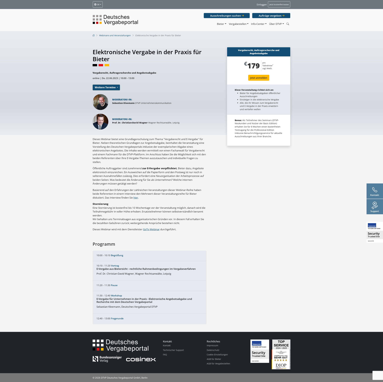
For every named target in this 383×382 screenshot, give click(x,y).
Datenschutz (213, 350)
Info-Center (258, 24)
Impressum (212, 345)
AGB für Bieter (214, 359)
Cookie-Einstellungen (217, 354)
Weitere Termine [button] (105, 87)
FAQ (165, 354)
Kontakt (167, 345)
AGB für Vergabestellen (218, 363)
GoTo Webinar (151, 229)
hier (135, 197)
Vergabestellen (237, 24)
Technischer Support (173, 350)
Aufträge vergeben (270, 15)
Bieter (220, 24)
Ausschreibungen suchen (225, 15)
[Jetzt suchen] (287, 24)
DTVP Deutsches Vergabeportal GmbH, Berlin (124, 377)
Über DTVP (275, 24)
